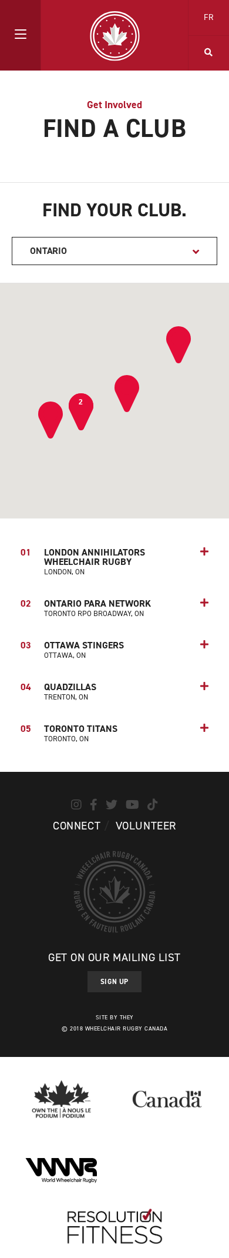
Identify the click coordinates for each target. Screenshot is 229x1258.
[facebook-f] (93, 804)
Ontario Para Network (86, 607)
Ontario (48, 251)
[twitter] (111, 804)
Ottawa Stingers (72, 649)
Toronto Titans (69, 733)
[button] (20, 35)
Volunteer (146, 825)
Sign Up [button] (114, 981)
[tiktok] (152, 804)
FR (209, 17)
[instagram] (76, 804)
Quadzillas (58, 691)
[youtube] (132, 804)
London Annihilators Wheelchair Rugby (83, 561)
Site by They (115, 1017)
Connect (76, 825)
